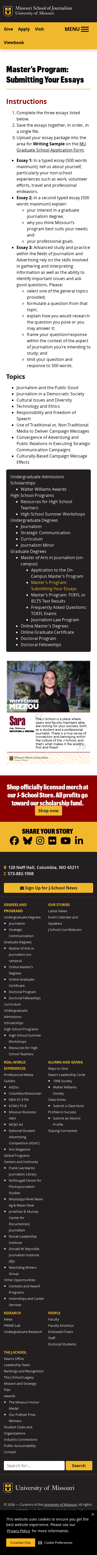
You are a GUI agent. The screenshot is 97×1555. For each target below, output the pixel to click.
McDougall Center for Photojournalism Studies (25, 1186)
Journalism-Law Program (55, 620)
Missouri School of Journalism (43, 8)
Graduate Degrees (28, 551)
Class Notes (57, 1099)
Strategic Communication (45, 533)
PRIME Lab (12, 1325)
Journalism (31, 526)
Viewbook (14, 42)
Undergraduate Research (23, 1332)
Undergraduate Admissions (37, 477)
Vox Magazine (19, 1149)
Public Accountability (20, 1446)
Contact (10, 1452)
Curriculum (32, 539)
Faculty (53, 1319)
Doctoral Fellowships (41, 644)
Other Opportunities (19, 1280)
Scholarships (22, 483)
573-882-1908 (20, 873)
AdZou (14, 1087)
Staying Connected (62, 1131)
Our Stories (59, 904)
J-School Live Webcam (64, 930)
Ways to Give (58, 1068)
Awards (9, 1396)
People (54, 1313)
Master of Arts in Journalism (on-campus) (21, 954)
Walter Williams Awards (43, 489)
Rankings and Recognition (24, 1371)
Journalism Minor (37, 545)
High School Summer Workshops (53, 514)
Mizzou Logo (8, 11)
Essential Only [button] (21, 1542)
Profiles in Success (62, 1112)
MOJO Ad (16, 1124)
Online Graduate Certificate (47, 632)
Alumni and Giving (65, 1062)
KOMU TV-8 (17, 1106)
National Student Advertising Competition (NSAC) (24, 1137)
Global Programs (16, 1155)
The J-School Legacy (19, 1377)
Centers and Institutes (21, 1162)
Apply (24, 29)
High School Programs (32, 495)
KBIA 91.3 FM (19, 1099)
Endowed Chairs (60, 1332)
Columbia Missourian (25, 1093)
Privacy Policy (18, 1530)
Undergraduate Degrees (34, 520)
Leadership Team (17, 1365)
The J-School (15, 1352)
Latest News (57, 911)
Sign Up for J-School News (50, 888)
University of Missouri (34, 13)
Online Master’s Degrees (45, 626)
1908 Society (62, 1081)
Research (12, 1313)
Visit (39, 29)
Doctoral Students (62, 1344)
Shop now (48, 811)
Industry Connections (20, 1439)
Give (8, 29)
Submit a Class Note (68, 1106)
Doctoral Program (38, 638)
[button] (55, 1542)
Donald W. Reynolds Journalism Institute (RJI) (24, 1255)
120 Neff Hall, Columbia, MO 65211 (43, 867)
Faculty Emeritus (61, 1325)
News (8, 1319)
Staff (51, 1338)
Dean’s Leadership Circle (66, 1075)
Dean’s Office (14, 1359)
